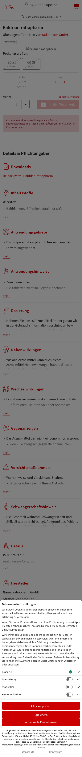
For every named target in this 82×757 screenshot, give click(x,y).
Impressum (55, 752)
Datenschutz (27, 752)
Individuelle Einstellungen (41, 722)
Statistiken (8, 687)
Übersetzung (9, 679)
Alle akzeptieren (41, 706)
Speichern (41, 715)
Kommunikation (11, 694)
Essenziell (7, 672)
